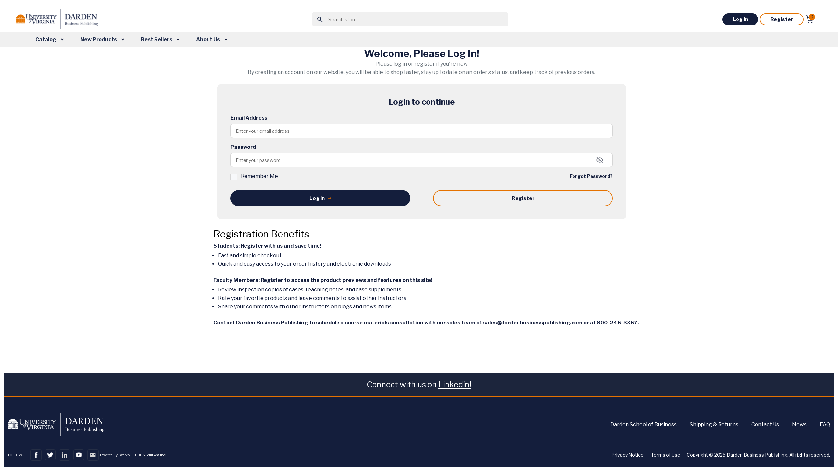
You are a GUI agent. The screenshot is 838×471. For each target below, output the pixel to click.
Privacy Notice (627, 455)
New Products (99, 39)
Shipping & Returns (714, 424)
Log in (740, 19)
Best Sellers (157, 39)
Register (781, 19)
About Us (208, 39)
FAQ (825, 424)
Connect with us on (419, 384)
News (799, 424)
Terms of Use (665, 455)
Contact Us (765, 424)
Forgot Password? (591, 176)
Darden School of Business (643, 424)
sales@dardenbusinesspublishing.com (532, 323)
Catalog (46, 39)
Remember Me (259, 176)
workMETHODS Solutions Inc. (142, 455)
